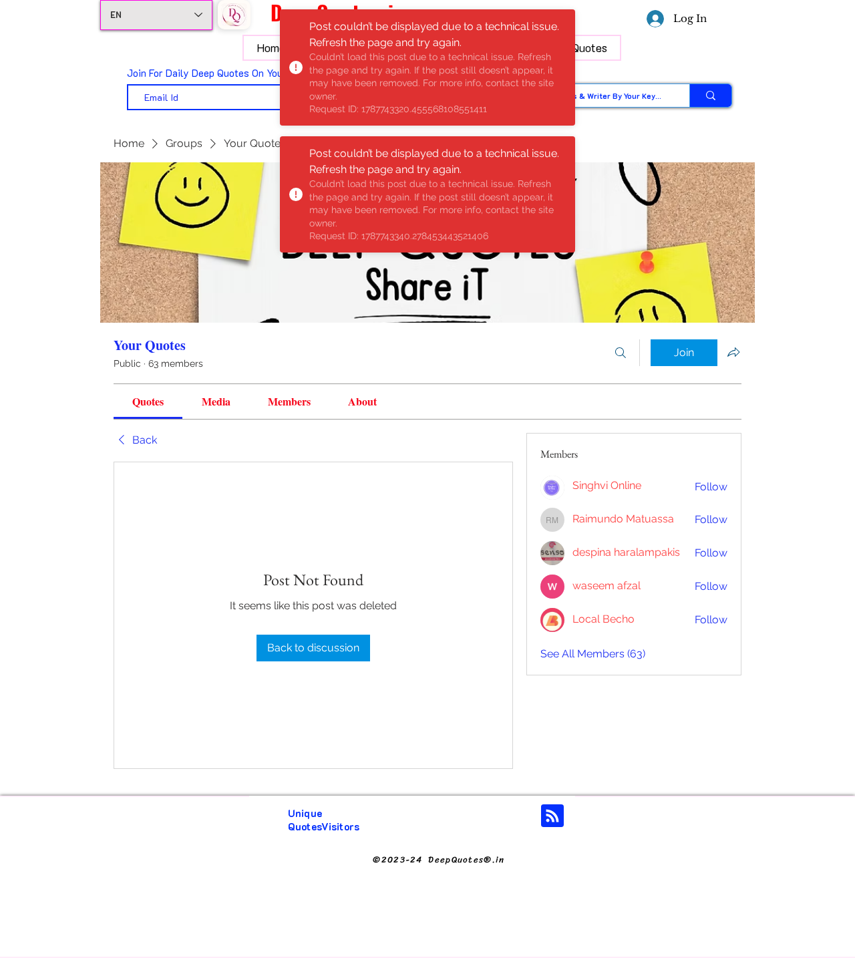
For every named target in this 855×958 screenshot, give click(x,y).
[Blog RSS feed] (552, 816)
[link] (148, 401)
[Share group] (733, 352)
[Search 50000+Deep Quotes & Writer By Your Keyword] (710, 95)
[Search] (621, 352)
